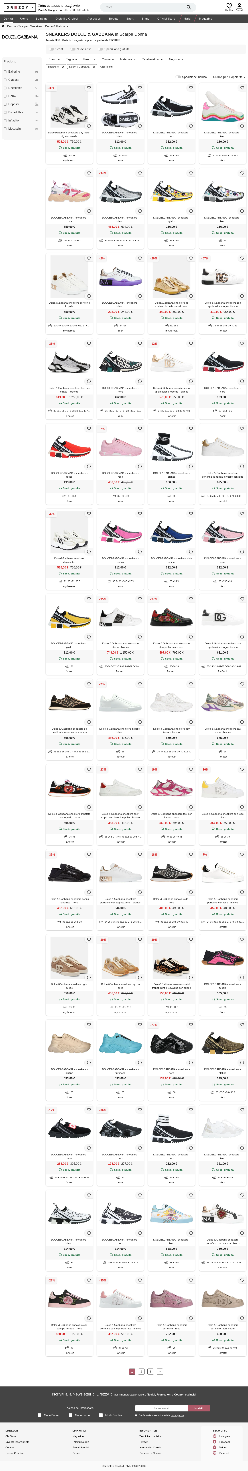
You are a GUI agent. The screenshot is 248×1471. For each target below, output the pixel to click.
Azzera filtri (106, 66)
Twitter (223, 1447)
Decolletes (15, 87)
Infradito (13, 120)
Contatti (9, 1447)
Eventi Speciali (80, 1447)
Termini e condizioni (150, 1436)
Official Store (166, 18)
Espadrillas (15, 112)
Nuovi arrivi (84, 49)
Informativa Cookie (150, 1447)
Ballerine (14, 71)
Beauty (114, 18)
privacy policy (177, 1415)
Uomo (24, 18)
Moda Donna (51, 1415)
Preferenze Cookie (150, 1453)
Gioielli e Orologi (67, 18)
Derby (12, 96)
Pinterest (224, 1453)
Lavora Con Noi (14, 1453)
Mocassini (14, 128)
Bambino (42, 18)
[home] (3, 26)
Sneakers (53, 66)
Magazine (205, 18)
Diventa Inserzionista (17, 1441)
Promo (76, 1453)
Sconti (59, 49)
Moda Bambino (114, 1415)
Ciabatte (13, 79)
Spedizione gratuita (116, 49)
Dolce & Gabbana (79, 66)
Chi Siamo (11, 1436)
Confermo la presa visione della (161, 1415)
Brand (145, 18)
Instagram (225, 1436)
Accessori (94, 18)
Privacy (143, 1441)
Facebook (224, 1441)
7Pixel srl (119, 1466)
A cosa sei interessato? (80, 1407)
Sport (130, 18)
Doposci (13, 104)
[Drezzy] (20, 7)
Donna (8, 18)
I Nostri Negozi (80, 1441)
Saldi (188, 18)
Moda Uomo (82, 1415)
